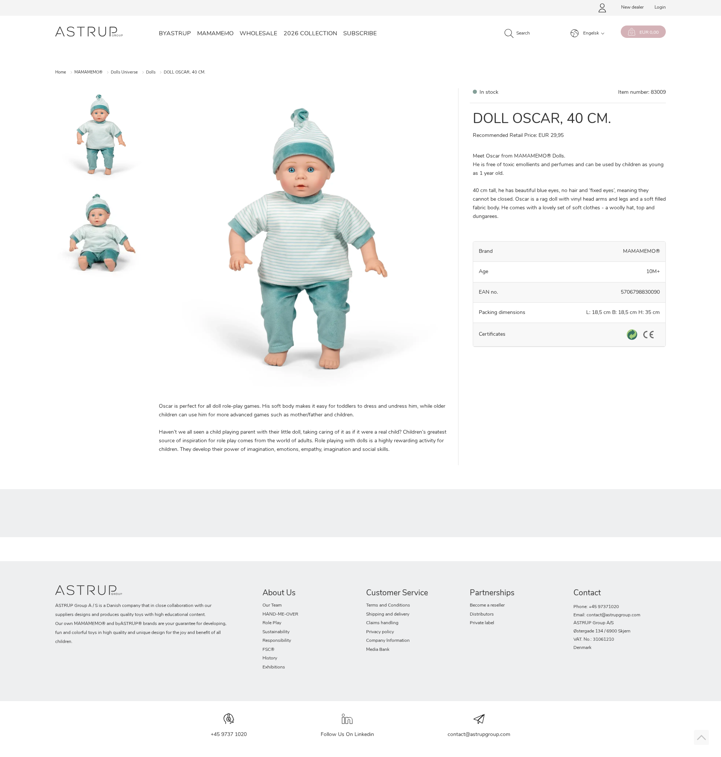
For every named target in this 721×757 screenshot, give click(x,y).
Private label (482, 623)
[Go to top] (701, 737)
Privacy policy (380, 632)
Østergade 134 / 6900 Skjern (601, 631)
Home (60, 73)
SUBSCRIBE (360, 34)
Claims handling (382, 623)
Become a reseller (487, 605)
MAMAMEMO (215, 34)
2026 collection (310, 34)
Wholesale (258, 34)
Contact (587, 593)
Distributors (482, 614)
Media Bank (377, 649)
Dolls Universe (124, 73)
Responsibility (276, 640)
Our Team (272, 605)
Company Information (388, 640)
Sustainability (276, 632)
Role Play (271, 623)
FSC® (268, 649)
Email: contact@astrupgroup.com (606, 615)
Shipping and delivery (387, 614)
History (269, 658)
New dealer (632, 7)
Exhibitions (273, 667)
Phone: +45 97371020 (596, 607)
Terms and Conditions (388, 605)
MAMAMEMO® (88, 73)
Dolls (150, 73)
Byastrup (175, 34)
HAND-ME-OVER (280, 614)
